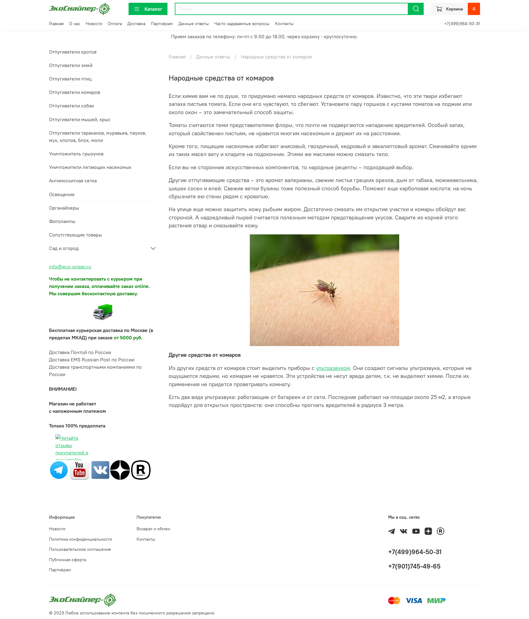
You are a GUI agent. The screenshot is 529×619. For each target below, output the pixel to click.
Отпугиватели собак (71, 106)
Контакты (284, 23)
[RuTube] (141, 469)
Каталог (153, 9)
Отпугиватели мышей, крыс (80, 119)
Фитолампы (62, 221)
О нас (74, 23)
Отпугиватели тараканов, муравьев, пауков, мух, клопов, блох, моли (97, 136)
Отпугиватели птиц (70, 79)
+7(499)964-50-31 (462, 23)
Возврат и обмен (153, 528)
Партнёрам (162, 23)
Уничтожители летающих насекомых (90, 167)
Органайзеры (64, 208)
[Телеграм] (59, 469)
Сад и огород (64, 248)
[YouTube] (79, 469)
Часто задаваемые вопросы (241, 23)
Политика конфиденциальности (80, 539)
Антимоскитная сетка (73, 180)
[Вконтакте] (100, 469)
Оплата (115, 23)
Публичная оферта (67, 559)
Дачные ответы (193, 23)
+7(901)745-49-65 (414, 566)
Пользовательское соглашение (80, 549)
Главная (56, 23)
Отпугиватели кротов (72, 52)
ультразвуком (333, 368)
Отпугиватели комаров (74, 92)
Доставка (136, 23)
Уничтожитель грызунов (76, 154)
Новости (94, 23)
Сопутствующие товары (75, 235)
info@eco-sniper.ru (70, 266)
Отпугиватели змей (70, 65)
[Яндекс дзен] (120, 469)
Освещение (62, 194)
